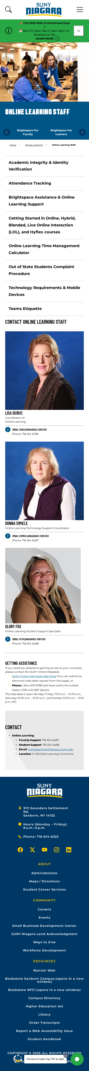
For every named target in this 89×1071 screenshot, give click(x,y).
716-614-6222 (48, 837)
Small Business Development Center (44, 926)
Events (44, 917)
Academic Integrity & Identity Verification (38, 166)
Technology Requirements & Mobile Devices (44, 291)
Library (44, 1014)
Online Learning (34, 145)
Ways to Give (44, 942)
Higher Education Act (45, 1006)
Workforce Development (44, 950)
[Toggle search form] (8, 10)
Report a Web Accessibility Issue (44, 1031)
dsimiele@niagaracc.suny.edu (31, 535)
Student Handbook (44, 1039)
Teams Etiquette (25, 308)
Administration (44, 873)
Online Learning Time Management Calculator (44, 249)
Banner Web (44, 970)
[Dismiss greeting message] (66, 1055)
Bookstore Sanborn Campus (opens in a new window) (44, 980)
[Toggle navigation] (80, 10)
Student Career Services (44, 889)
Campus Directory (44, 998)
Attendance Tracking (30, 183)
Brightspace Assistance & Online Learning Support (42, 201)
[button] (77, 1059)
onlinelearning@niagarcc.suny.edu (50, 749)
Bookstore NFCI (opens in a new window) (44, 990)
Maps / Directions (44, 881)
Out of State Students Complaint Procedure (41, 270)
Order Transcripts (44, 1023)
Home (13, 145)
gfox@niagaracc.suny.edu (29, 639)
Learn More (44, 38)
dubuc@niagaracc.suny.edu (30, 429)
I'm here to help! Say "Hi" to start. (45, 1059)
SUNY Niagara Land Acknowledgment (44, 934)
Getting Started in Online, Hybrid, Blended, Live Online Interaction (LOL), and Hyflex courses (42, 225)
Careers (44, 909)
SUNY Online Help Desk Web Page (34, 676)
